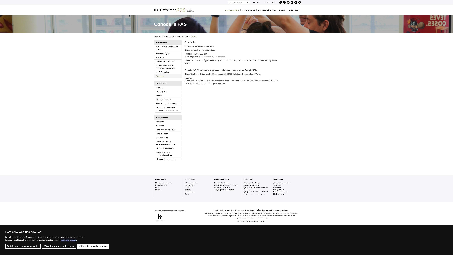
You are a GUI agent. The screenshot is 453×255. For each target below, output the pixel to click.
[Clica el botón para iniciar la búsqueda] (248, 2)
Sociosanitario (190, 192)
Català (267, 2)
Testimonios (277, 185)
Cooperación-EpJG (267, 10)
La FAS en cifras (163, 72)
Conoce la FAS (232, 10)
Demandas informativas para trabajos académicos (167, 109)
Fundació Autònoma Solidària (164, 36)
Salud (187, 194)
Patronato (160, 88)
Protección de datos (280, 210)
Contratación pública (164, 148)
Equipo (159, 96)
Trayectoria (160, 58)
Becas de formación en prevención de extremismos (256, 188)
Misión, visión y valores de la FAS (167, 48)
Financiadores (162, 138)
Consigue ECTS (278, 190)
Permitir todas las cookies (94, 246)
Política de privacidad (264, 210)
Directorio (256, 2)
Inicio (216, 210)
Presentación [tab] (161, 42)
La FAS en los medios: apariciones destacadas (166, 66)
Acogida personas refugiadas (224, 190)
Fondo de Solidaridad (221, 183)
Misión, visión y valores (163, 183)
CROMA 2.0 (189, 187)
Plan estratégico (163, 54)
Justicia (187, 190)
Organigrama (161, 92)
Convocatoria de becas (252, 185)
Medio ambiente (278, 194)
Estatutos (160, 122)
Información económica (165, 130)
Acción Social (248, 10)
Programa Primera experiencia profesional (166, 143)
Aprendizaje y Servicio (222, 187)
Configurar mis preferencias (60, 246)
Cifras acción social (191, 183)
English (273, 2)
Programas (277, 187)
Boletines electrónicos (165, 61)
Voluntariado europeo (280, 192)
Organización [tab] (161, 83)
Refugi (282, 10)
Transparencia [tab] (162, 117)
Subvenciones (162, 134)
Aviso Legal (249, 210)
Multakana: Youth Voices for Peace (256, 195)
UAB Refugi (248, 179)
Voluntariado (294, 10)
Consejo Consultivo (164, 100)
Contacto (160, 76)
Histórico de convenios (165, 159)
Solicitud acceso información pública (164, 153)
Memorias (160, 126)
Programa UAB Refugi (251, 183)
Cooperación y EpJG (221, 179)
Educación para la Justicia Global (225, 185)
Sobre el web (225, 210)
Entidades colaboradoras (166, 104)
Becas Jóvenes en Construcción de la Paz (256, 192)
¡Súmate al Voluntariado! (281, 183)
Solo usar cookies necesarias (24, 246)
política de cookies (68, 240)
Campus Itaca (189, 185)
